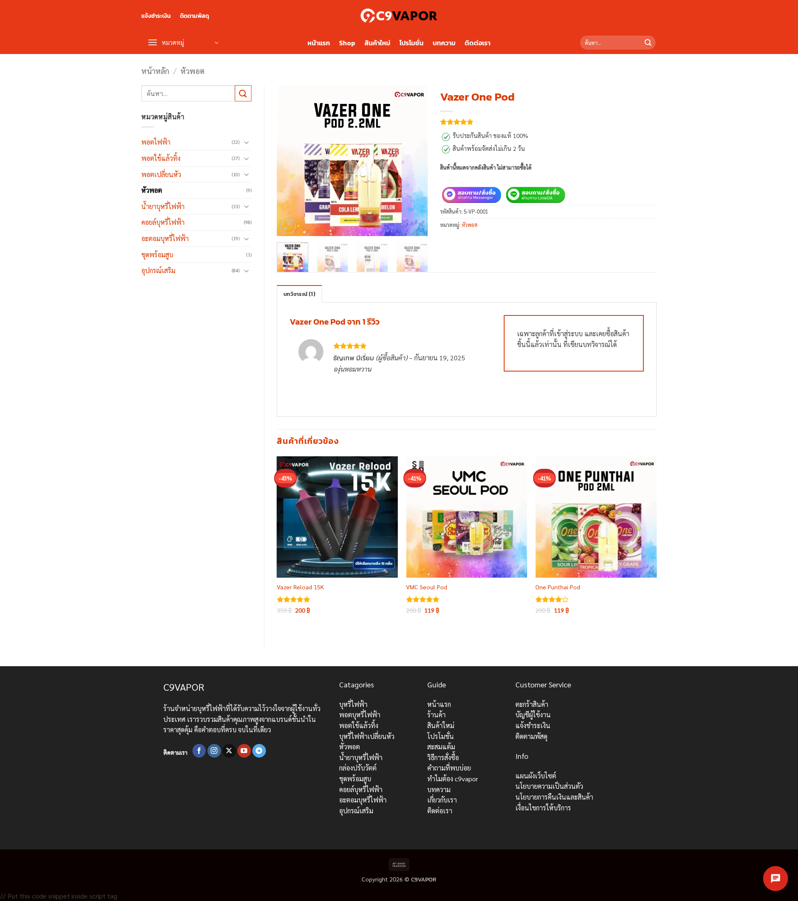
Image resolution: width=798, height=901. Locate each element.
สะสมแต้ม (441, 746)
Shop (347, 43)
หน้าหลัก (155, 71)
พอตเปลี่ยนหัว (161, 174)
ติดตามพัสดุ (194, 16)
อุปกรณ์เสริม (158, 270)
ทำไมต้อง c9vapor (452, 778)
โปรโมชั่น (411, 43)
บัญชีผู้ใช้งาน (533, 714)
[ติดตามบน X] (229, 751)
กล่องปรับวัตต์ (358, 767)
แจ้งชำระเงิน (156, 16)
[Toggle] (246, 142)
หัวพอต (192, 71)
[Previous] (290, 160)
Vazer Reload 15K (300, 587)
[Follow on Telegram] (259, 751)
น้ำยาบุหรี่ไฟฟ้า (163, 206)
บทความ (444, 43)
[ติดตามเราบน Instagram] (214, 751)
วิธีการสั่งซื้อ (443, 757)
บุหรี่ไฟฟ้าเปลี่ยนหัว (366, 736)
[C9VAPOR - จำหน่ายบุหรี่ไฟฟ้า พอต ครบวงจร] (399, 15)
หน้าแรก (319, 43)
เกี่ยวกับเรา (442, 799)
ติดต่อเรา (477, 43)
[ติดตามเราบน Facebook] (199, 751)
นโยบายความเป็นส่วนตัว (549, 786)
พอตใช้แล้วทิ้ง (160, 158)
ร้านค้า (436, 714)
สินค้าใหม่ (377, 43)
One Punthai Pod (557, 587)
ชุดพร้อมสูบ (157, 254)
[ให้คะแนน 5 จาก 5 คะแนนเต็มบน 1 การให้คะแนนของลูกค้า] (548, 121)
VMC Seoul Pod (426, 587)
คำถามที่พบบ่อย (449, 767)
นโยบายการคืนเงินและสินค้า (554, 797)
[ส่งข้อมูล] (648, 43)
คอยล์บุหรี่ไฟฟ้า (163, 222)
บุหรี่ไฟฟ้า (353, 704)
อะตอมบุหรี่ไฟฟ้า (165, 238)
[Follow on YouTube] (244, 751)
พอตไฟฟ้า (155, 142)
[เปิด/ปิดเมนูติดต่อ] (775, 878)
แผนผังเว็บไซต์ (535, 775)
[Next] (414, 160)
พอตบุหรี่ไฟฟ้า (359, 714)
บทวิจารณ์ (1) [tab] (299, 294)
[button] (182, 43)
